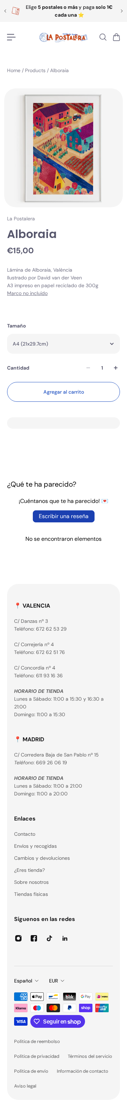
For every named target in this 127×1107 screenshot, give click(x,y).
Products (36, 70)
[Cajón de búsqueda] (102, 37)
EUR (53, 981)
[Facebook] (34, 938)
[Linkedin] (65, 938)
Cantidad (18, 368)
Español (23, 981)
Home (14, 70)
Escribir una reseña (64, 516)
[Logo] (63, 37)
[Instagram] (18, 938)
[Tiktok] (49, 938)
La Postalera (21, 218)
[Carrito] (116, 37)
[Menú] (11, 37)
